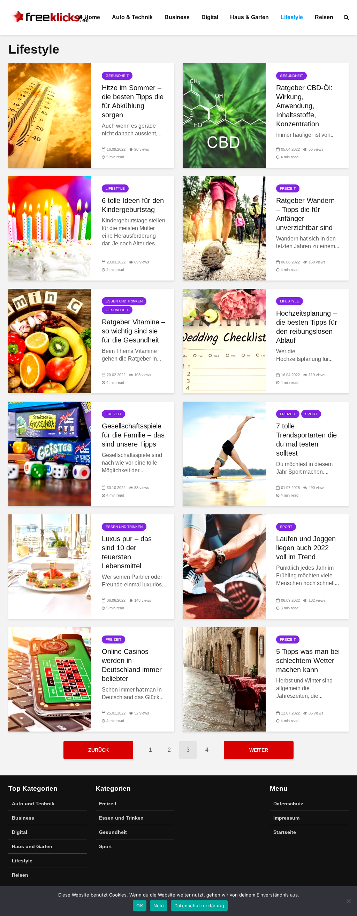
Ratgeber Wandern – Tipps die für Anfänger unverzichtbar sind (305, 214)
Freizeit (288, 188)
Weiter (258, 750)
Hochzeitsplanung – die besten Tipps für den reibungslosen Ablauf (306, 326)
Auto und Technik (33, 803)
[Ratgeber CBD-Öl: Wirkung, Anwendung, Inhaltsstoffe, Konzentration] (224, 115)
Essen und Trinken (124, 301)
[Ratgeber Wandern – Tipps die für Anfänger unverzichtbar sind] (224, 228)
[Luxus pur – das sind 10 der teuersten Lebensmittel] (49, 566)
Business (177, 17)
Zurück (98, 750)
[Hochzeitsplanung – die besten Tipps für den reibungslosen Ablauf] (224, 341)
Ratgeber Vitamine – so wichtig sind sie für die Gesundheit (133, 331)
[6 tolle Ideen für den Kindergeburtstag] (49, 228)
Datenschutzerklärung (199, 905)
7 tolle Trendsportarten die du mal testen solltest (306, 439)
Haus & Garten (249, 17)
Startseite (284, 832)
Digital (210, 17)
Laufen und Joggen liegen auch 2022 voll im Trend (306, 548)
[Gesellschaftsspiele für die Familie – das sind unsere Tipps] (49, 453)
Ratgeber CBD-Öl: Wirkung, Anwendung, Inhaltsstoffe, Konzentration (304, 106)
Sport (311, 414)
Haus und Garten (32, 846)
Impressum (286, 818)
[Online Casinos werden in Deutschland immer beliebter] (49, 679)
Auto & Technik (132, 17)
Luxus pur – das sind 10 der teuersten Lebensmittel (127, 552)
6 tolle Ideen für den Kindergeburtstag (133, 205)
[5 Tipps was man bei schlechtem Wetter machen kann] (224, 679)
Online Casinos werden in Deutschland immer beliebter (132, 665)
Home (91, 17)
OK (139, 905)
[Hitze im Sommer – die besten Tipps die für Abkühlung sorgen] (49, 115)
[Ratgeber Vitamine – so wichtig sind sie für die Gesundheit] (49, 341)
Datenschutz (288, 803)
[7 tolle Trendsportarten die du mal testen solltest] (224, 453)
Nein (158, 905)
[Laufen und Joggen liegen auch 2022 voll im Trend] (224, 566)
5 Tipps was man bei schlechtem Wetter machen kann (308, 660)
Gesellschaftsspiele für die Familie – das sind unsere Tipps (133, 435)
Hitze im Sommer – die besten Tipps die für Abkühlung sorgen (133, 101)
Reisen (324, 17)
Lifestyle (292, 17)
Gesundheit (117, 76)
